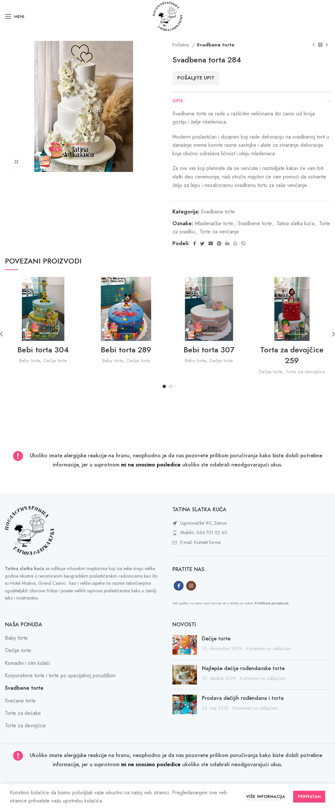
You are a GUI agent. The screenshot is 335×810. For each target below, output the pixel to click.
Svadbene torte (215, 44)
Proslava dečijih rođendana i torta (243, 698)
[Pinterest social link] (219, 243)
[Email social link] (210, 243)
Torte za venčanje (219, 231)
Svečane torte (20, 700)
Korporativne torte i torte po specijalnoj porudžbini (60, 675)
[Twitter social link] (202, 243)
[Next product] (327, 45)
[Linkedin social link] (227, 243)
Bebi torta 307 (209, 349)
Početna (181, 44)
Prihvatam (309, 797)
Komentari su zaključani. (269, 648)
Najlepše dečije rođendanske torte (243, 668)
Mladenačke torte (214, 223)
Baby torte (29, 360)
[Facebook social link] (194, 243)
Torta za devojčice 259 (292, 355)
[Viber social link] (243, 243)
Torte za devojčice (305, 371)
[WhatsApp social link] (235, 243)
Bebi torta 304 (43, 349)
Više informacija (265, 796)
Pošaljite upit (196, 77)
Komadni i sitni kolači (27, 663)
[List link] (251, 523)
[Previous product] (313, 45)
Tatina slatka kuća (295, 223)
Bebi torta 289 (126, 349)
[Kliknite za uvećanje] (16, 161)
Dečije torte (55, 360)
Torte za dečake (23, 713)
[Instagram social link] (191, 586)
